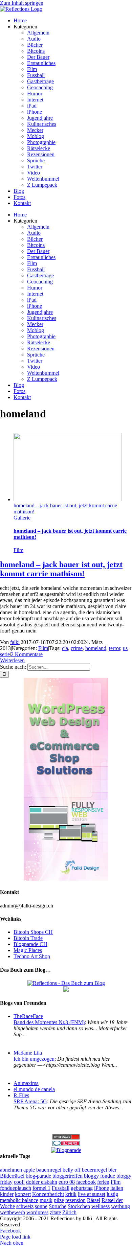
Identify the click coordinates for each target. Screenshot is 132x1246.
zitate (55, 1212)
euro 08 (67, 1182)
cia (65, 648)
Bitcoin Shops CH (33, 932)
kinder (7, 1194)
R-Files (21, 1095)
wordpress (37, 1212)
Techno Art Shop (32, 956)
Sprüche (57, 1206)
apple (29, 1170)
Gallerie (22, 518)
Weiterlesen (12, 660)
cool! (19, 1182)
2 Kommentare (27, 654)
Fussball (60, 1188)
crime (77, 648)
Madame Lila (28, 1053)
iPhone (101, 1188)
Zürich (69, 1212)
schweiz (25, 1206)
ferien (103, 1182)
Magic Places (28, 950)
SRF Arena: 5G (30, 1101)
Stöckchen (79, 1206)
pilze (59, 1200)
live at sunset (91, 1194)
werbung (120, 1206)
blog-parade (38, 1176)
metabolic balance (19, 1200)
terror (114, 648)
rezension (75, 1200)
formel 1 (41, 1188)
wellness (100, 1206)
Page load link (15, 1237)
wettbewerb (12, 1212)
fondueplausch (15, 1188)
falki (15, 642)
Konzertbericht (48, 1194)
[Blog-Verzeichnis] (66, 1144)
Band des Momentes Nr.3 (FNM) (49, 1022)
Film (18, 550)
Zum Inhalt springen (21, 3)
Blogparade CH (30, 944)
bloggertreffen (67, 1176)
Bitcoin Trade (28, 938)
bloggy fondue (99, 1176)
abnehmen (11, 1170)
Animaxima (26, 1083)
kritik (70, 1194)
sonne (41, 1206)
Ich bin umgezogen (34, 1059)
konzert (23, 1194)
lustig (112, 1194)
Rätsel (93, 1200)
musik (46, 1200)
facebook (86, 1182)
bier (112, 1170)
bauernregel (48, 1170)
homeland (95, 648)
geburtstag (82, 1188)
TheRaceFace (28, 1016)
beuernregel (94, 1170)
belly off (72, 1170)
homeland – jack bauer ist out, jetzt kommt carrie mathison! (61, 569)
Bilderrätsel (12, 1176)
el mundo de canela (34, 1089)
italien (116, 1188)
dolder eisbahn (41, 1182)
